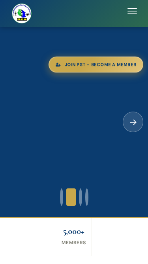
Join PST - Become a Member (100, 64)
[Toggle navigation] (132, 13)
